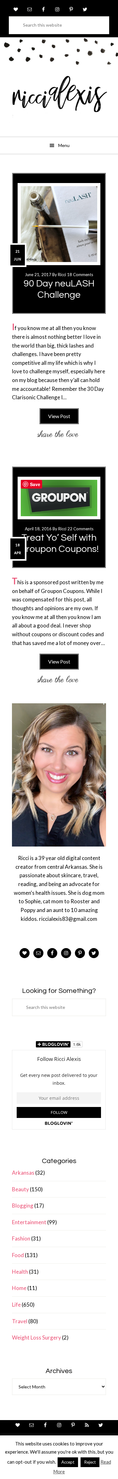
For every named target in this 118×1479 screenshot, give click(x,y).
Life (16, 1304)
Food (18, 1255)
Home (19, 1288)
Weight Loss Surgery (36, 1337)
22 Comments (80, 528)
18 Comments (80, 274)
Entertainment (29, 1222)
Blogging (22, 1205)
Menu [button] (64, 145)
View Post (59, 416)
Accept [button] (67, 1462)
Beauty (20, 1189)
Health (20, 1271)
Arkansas (23, 1172)
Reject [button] (90, 1462)
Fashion (21, 1238)
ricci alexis (59, 98)
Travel (19, 1321)
